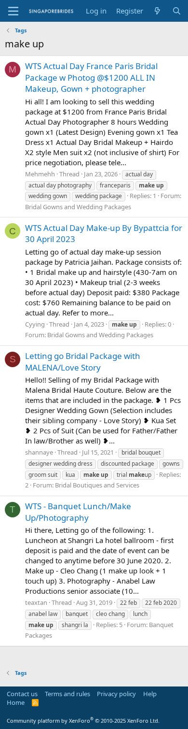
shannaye (39, 452)
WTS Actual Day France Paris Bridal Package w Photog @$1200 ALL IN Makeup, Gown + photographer (91, 77)
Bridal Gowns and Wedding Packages (78, 206)
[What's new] (157, 11)
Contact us (22, 693)
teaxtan (36, 602)
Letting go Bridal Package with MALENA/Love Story (82, 361)
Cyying (35, 324)
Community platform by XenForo (83, 720)
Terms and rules (67, 693)
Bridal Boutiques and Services (97, 485)
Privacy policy (116, 693)
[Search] (176, 11)
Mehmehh (40, 174)
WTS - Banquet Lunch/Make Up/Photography (78, 511)
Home (16, 702)
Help (150, 693)
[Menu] (13, 11)
